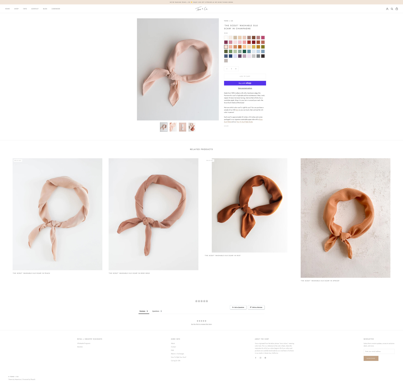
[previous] (6, 219)
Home (7, 9)
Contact (35, 9)
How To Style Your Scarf (178, 357)
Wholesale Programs (83, 343)
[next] (396, 219)
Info (25, 9)
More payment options (245, 88)
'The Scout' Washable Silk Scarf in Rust (223, 255)
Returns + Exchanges (177, 354)
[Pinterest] (236, 125)
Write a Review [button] (257, 307)
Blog (45, 9)
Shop (16, 9)
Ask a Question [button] (239, 307)
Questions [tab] (155, 311)
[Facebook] (230, 125)
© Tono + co (13, 376)
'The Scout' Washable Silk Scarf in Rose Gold (129, 273)
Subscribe (371, 358)
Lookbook (56, 9)
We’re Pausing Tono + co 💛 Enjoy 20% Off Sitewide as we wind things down (201, 2)
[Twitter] (233, 125)
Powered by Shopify (29, 379)
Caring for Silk (175, 361)
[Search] (392, 9)
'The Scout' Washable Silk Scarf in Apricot (320, 281)
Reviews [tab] (142, 311)
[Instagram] (260, 357)
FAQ (172, 350)
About (173, 343)
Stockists (80, 347)
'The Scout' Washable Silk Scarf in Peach (31, 273)
